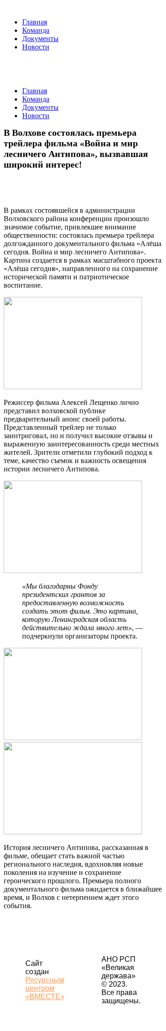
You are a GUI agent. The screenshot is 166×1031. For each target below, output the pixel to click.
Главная (34, 22)
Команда (35, 30)
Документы (40, 38)
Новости (35, 47)
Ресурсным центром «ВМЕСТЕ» (45, 988)
